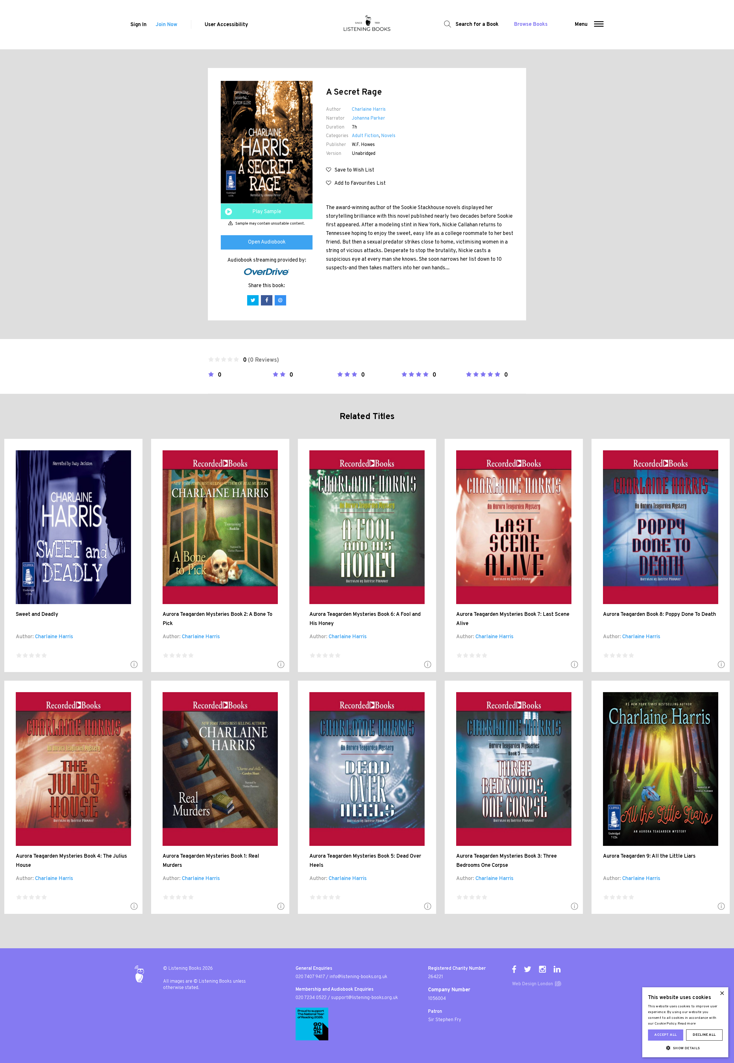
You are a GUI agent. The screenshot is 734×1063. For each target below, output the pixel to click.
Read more (687, 1023)
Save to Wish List (352, 170)
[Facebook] (514, 969)
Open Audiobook (267, 242)
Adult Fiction (365, 136)
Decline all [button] (704, 1035)
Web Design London (532, 984)
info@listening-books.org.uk (358, 977)
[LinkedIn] (557, 969)
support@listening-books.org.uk (364, 998)
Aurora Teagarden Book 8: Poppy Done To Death (659, 614)
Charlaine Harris (369, 109)
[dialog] (685, 1022)
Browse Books (531, 24)
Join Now (166, 25)
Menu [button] (581, 24)
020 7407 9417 (310, 977)
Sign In (138, 25)
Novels (388, 136)
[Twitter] (527, 969)
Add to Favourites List (358, 183)
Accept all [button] (665, 1035)
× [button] (722, 993)
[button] (599, 24)
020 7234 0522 (311, 998)
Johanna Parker (368, 118)
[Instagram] (542, 969)
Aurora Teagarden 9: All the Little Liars (649, 856)
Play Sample (266, 212)
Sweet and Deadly (37, 614)
